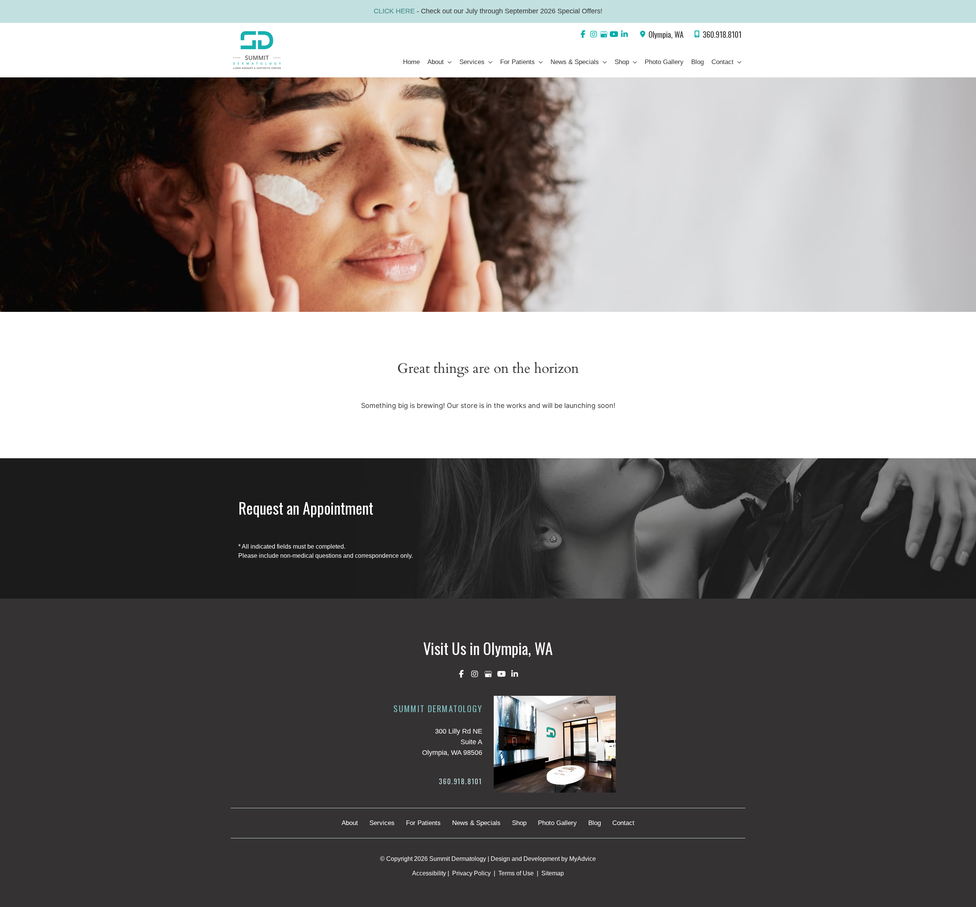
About (350, 823)
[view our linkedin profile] (624, 34)
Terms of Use (516, 873)
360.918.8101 (722, 34)
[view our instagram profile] (593, 34)
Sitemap (552, 873)
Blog (594, 823)
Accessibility (429, 873)
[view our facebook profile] (583, 34)
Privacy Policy (471, 873)
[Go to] (420, 783)
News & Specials (476, 823)
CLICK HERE (395, 11)
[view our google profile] (604, 34)
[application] (448, 62)
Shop (519, 823)
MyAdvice (582, 859)
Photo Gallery (557, 823)
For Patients (423, 823)
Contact (623, 823)
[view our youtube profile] (614, 34)
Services (382, 823)
